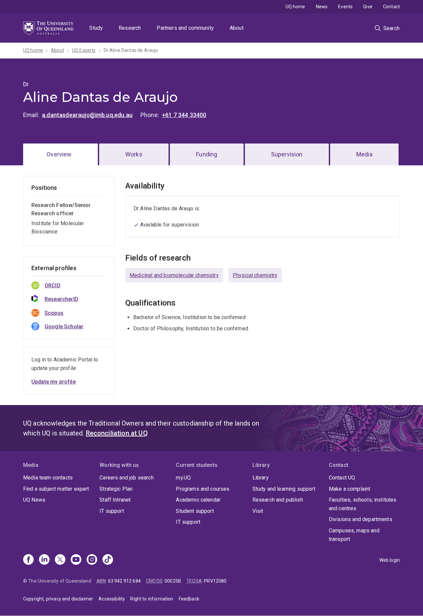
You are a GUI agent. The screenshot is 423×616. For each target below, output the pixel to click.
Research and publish (277, 500)
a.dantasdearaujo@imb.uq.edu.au (87, 114)
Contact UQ (342, 477)
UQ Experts (84, 50)
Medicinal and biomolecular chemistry (174, 275)
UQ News (34, 500)
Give (367, 6)
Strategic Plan (116, 489)
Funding (206, 154)
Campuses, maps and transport (354, 534)
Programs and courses (202, 489)
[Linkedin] (44, 560)
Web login (389, 560)
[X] (60, 560)
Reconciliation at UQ (117, 433)
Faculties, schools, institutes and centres (363, 504)
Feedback (189, 598)
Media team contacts (48, 477)
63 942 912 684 (124, 581)
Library (260, 477)
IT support (111, 511)
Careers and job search (126, 477)
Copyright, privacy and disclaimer (58, 598)
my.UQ (183, 477)
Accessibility (111, 598)
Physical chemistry (255, 275)
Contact (391, 6)
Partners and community (185, 28)
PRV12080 (215, 581)
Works (133, 154)
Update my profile (53, 382)
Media (364, 154)
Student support (194, 511)
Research (130, 28)
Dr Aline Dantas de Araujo (131, 50)
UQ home (295, 6)
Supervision (287, 154)
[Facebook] (28, 560)
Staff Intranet (115, 500)
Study (96, 28)
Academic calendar (198, 500)
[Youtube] (76, 560)
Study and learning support (283, 489)
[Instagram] (92, 560)
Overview (59, 154)
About (237, 28)
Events (345, 6)
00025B (173, 581)
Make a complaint (349, 489)
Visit (257, 511)
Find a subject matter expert (56, 489)
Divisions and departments (360, 519)
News (322, 6)
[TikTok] (107, 560)
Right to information (151, 598)
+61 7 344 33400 (184, 114)
